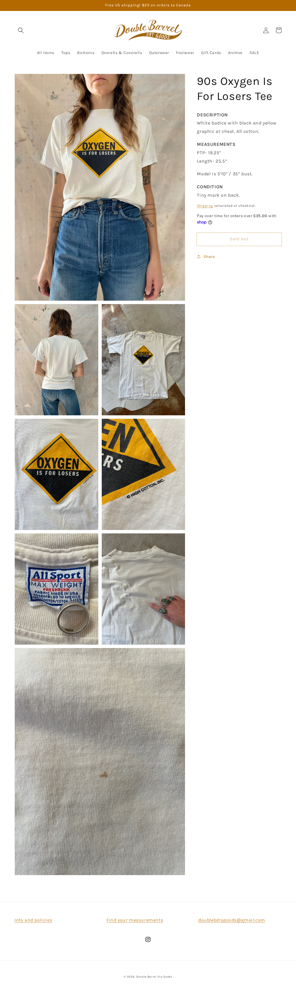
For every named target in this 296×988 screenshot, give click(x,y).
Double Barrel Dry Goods (154, 976)
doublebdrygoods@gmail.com (231, 920)
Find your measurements (134, 920)
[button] (20, 30)
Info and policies (33, 920)
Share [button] (209, 256)
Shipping (205, 206)
